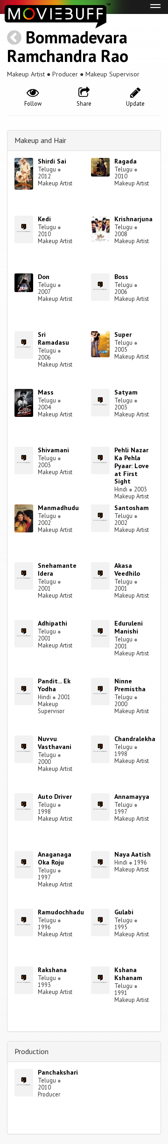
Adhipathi (52, 623)
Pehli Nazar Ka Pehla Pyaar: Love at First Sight (131, 465)
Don (43, 276)
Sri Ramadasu (53, 338)
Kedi (44, 219)
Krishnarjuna (133, 219)
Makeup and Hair (40, 140)
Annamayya (131, 796)
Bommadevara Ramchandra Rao (67, 46)
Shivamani (53, 450)
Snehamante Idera (57, 569)
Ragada (125, 161)
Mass (46, 392)
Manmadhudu (58, 508)
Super (123, 334)
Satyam (126, 392)
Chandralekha (134, 739)
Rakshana (52, 970)
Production (31, 1051)
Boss (121, 276)
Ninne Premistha (130, 685)
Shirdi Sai (52, 161)
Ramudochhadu (61, 912)
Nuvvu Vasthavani (54, 743)
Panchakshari (58, 1072)
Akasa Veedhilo (127, 569)
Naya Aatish (132, 854)
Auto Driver (55, 796)
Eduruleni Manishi (128, 627)
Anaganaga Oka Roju (54, 858)
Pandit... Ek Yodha (54, 685)
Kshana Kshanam (128, 974)
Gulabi (123, 912)
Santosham (131, 508)
